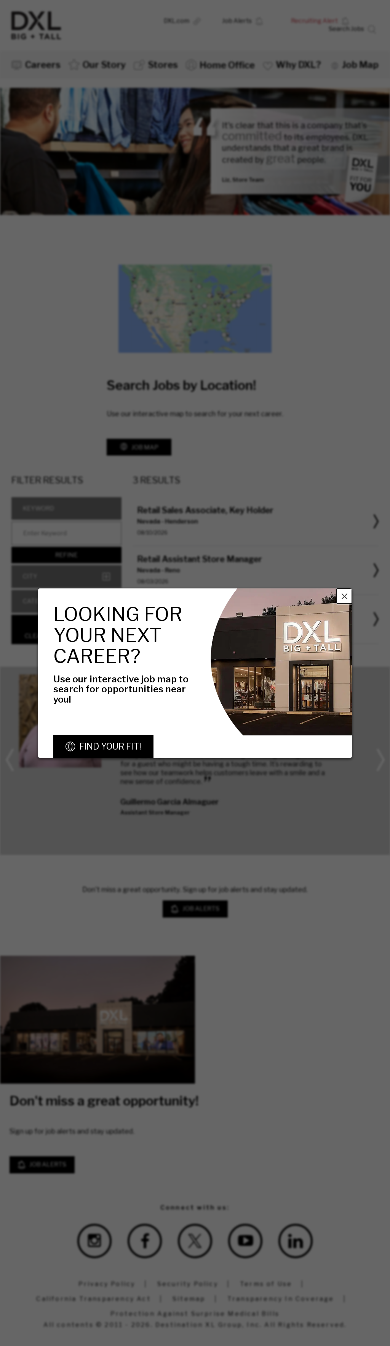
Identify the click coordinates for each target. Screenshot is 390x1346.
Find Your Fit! (110, 746)
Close (344, 595)
